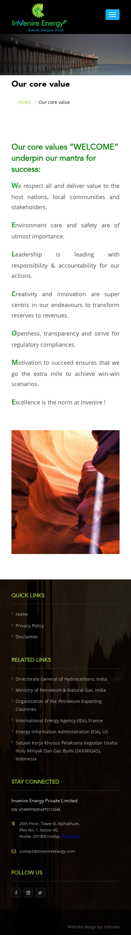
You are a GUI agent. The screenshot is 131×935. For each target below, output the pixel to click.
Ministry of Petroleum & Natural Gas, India (61, 690)
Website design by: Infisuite (94, 927)
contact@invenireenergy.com (47, 851)
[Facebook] (16, 892)
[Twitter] (40, 892)
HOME (24, 102)
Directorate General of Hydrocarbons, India (61, 679)
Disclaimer (27, 637)
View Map (70, 836)
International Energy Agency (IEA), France (59, 721)
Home (22, 614)
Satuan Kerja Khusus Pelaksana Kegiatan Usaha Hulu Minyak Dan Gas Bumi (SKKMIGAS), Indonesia (66, 751)
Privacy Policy (30, 626)
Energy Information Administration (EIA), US (62, 732)
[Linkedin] (28, 892)
